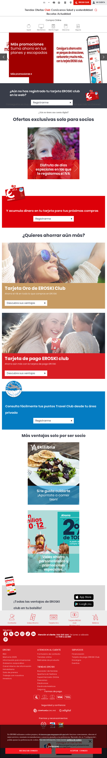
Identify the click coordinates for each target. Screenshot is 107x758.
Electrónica (41, 25)
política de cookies (74, 740)
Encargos (76, 660)
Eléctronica (42, 683)
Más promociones (20, 74)
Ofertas (39, 9)
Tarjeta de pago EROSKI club (37, 358)
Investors (7, 678)
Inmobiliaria (8, 669)
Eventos (76, 663)
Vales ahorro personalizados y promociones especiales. (53, 563)
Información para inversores (17, 660)
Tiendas (29, 9)
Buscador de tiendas (47, 671)
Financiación (78, 654)
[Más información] (53, 263)
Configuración (53, 746)
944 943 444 (62, 634)
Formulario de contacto (48, 654)
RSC (5, 654)
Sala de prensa (10, 672)
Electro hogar (53, 25)
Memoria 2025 (10, 657)
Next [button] (103, 57)
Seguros (78, 25)
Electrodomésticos (46, 686)
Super (29, 25)
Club (47, 9)
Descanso (65, 25)
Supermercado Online (48, 677)
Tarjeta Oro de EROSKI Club (35, 288)
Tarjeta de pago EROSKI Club (86, 657)
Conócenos (58, 9)
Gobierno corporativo (13, 663)
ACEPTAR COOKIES (78, 751)
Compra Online (53, 20)
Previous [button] (3, 57)
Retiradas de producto (48, 660)
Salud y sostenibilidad (79, 9)
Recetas (51, 13)
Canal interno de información (17, 666)
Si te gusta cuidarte (53, 495)
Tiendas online (44, 657)
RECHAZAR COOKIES (28, 751)
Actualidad (64, 13)
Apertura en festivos (47, 674)
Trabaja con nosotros (13, 675)
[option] (53, 60)
